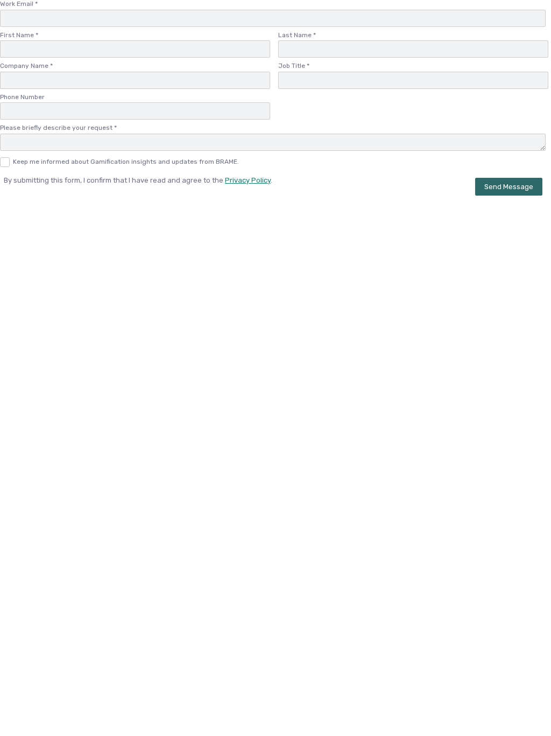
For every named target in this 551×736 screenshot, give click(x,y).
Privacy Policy (248, 180)
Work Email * (19, 4)
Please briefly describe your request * (58, 127)
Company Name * (26, 66)
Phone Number (22, 97)
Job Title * (293, 66)
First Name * (19, 35)
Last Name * (297, 35)
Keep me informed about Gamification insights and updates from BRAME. (126, 161)
